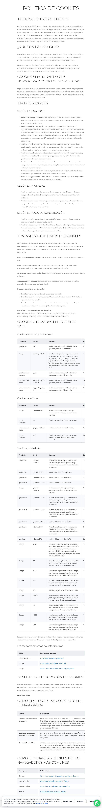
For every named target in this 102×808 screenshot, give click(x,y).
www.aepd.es (72, 303)
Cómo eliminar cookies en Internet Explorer (55, 786)
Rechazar (80, 801)
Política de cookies (41, 803)
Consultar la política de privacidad (51, 658)
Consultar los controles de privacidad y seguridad (57, 668)
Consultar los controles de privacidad (53, 663)
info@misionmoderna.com (59, 316)
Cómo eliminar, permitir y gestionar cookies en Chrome (59, 776)
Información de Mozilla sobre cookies (53, 791)
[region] (51, 366)
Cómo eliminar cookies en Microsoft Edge (54, 781)
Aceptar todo (67, 801)
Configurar (92, 801)
